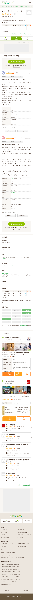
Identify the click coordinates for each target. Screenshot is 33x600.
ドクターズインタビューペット (9, 555)
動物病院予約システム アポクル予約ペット (12, 571)
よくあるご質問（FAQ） (23, 543)
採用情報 (16, 590)
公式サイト (18, 374)
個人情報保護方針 (22, 546)
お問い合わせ (26, 590)
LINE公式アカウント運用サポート (10, 581)
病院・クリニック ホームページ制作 (10, 576)
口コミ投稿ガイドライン (7, 543)
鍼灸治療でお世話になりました (10, 144)
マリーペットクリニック (12, 11)
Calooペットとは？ (6, 537)
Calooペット (4, 6)
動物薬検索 (4, 535)
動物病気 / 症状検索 (22, 532)
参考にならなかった (23, 130)
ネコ (12, 107)
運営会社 (7, 590)
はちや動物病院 (10, 434)
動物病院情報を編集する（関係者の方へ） (21, 34)
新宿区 (16, 6)
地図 (27, 39)
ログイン (17, 521)
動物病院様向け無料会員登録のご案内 (10, 566)
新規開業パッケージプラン (8, 584)
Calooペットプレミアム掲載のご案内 (10, 564)
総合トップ (4, 529)
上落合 (21, 6)
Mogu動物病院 (10, 473)
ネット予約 (8, 374)
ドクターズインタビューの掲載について (11, 569)
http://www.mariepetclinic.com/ (9, 266)
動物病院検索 (21, 529)
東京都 (10, 6)
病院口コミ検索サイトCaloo (8, 552)
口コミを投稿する (17, 61)
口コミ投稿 (20, 537)
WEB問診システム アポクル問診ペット (11, 574)
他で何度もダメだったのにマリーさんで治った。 (15, 79)
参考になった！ (10, 130)
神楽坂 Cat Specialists (12, 337)
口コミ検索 (4, 532)
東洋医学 (13, 192)
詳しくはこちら (16, 67)
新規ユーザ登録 (6, 521)
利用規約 (4, 546)
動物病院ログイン (27, 521)
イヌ (12, 178)
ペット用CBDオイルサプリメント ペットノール (13, 557)
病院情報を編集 (23, 325)
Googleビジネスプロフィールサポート (11, 579)
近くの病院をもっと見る (25, 485)
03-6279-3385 (5, 273)
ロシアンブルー (21, 107)
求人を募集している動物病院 (24, 535)
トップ (5, 39)
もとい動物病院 (10, 381)
